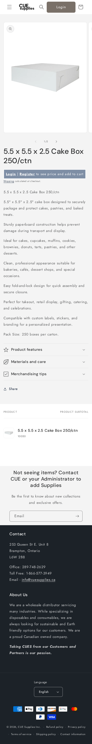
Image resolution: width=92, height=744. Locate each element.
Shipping (9, 181)
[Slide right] (56, 141)
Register (27, 174)
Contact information (72, 734)
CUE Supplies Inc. (29, 727)
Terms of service (21, 734)
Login (61, 7)
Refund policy (54, 727)
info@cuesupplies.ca (38, 579)
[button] (9, 7)
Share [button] (13, 388)
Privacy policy (76, 727)
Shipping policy (46, 734)
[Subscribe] (77, 516)
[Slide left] (35, 141)
